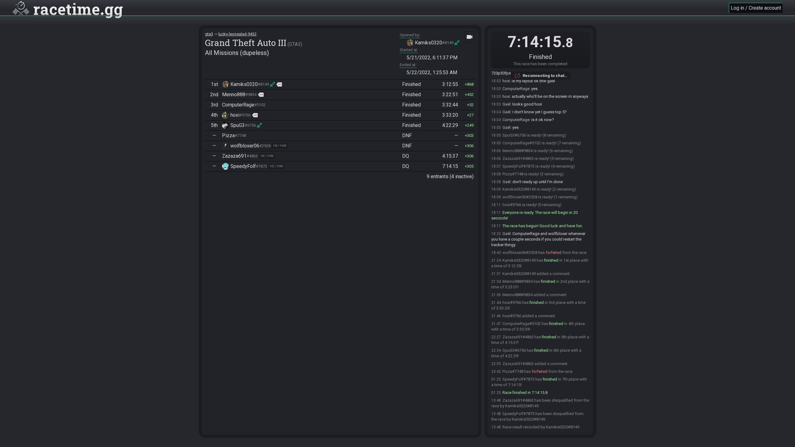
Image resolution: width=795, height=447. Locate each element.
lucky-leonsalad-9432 (237, 34)
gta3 (209, 34)
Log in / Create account (756, 8)
